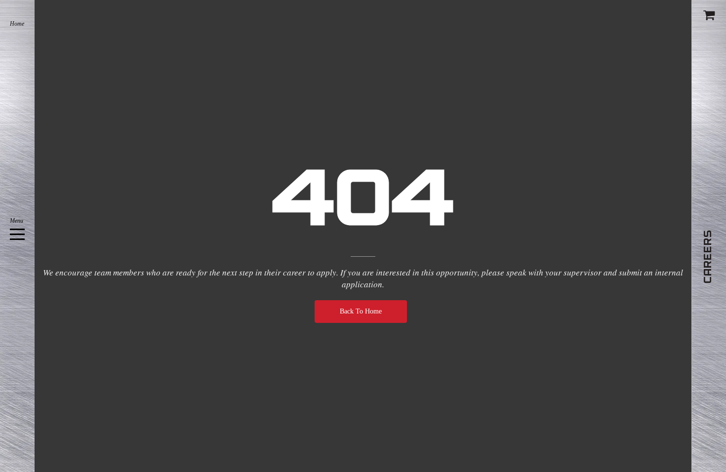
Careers (708, 256)
